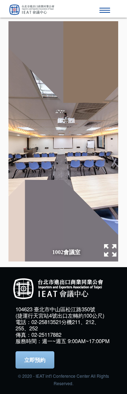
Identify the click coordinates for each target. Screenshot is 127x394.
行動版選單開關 (106, 7)
